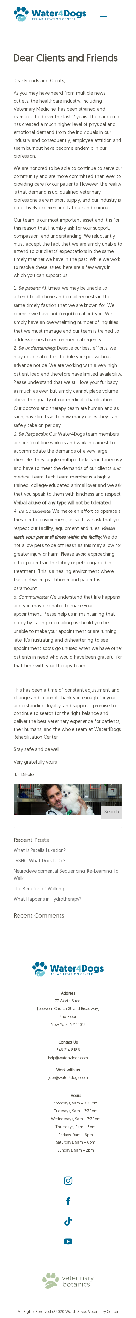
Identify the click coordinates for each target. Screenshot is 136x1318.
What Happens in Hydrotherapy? (47, 899)
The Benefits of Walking (39, 889)
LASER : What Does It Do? (39, 861)
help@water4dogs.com (68, 1058)
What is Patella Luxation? (40, 850)
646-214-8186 (68, 1050)
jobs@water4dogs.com (68, 1078)
